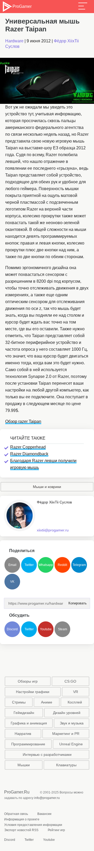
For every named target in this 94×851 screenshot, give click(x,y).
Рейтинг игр (56, 830)
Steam (62, 629)
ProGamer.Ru (17, 792)
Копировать (76, 601)
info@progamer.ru (47, 798)
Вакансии (44, 814)
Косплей (75, 702)
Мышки (23, 765)
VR (75, 692)
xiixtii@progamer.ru (53, 530)
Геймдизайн (24, 713)
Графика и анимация (29, 723)
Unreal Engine (71, 744)
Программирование (28, 744)
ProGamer (22, 6)
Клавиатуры (66, 765)
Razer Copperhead (28, 447)
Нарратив (23, 733)
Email (12, 565)
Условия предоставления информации (33, 825)
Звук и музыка (72, 723)
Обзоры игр (28, 681)
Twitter (29, 565)
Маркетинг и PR (65, 733)
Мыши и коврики (47, 487)
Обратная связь (16, 814)
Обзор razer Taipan (23, 421)
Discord (12, 629)
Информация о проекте (21, 819)
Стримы (19, 702)
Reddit (62, 565)
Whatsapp (46, 565)
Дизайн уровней (66, 713)
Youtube (46, 629)
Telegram (79, 565)
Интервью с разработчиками (47, 754)
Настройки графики (32, 692)
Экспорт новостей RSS (21, 830)
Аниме (46, 702)
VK (12, 581)
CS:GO (70, 681)
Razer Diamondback (29, 454)
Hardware (14, 41)
